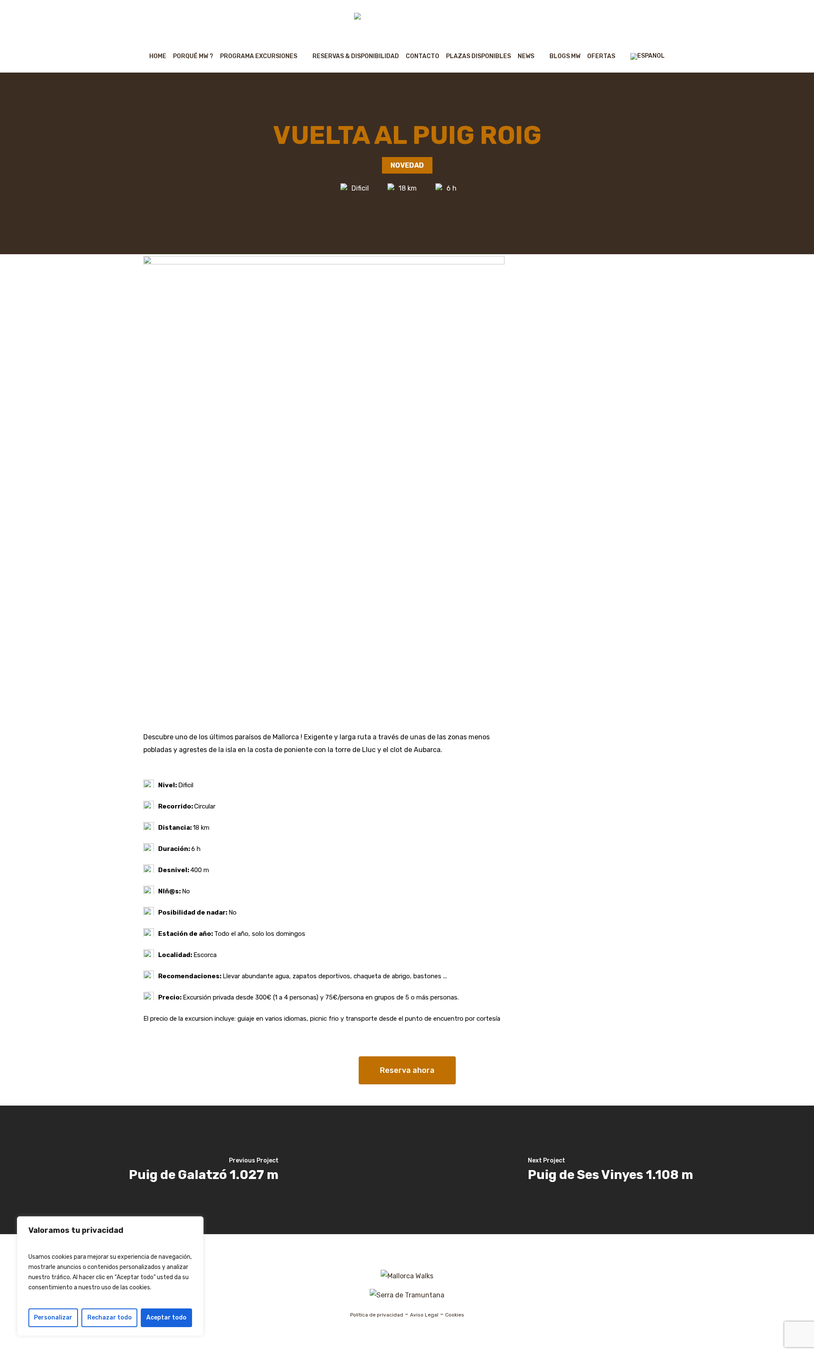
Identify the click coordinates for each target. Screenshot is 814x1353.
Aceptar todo (166, 1317)
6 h (451, 188)
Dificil (360, 188)
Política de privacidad (376, 1315)
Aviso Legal (424, 1315)
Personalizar (53, 1317)
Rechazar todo (109, 1317)
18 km (408, 188)
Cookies (454, 1315)
